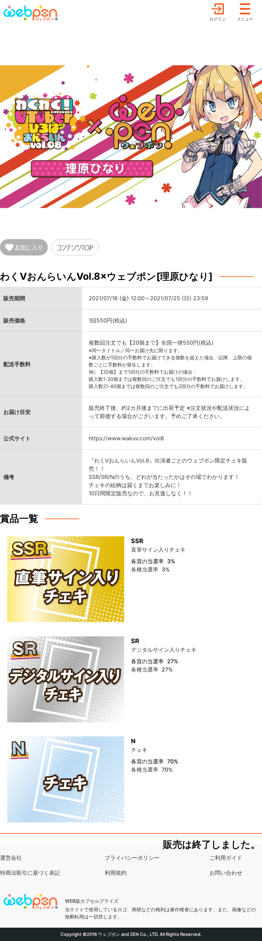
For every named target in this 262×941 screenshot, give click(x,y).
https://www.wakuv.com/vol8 (126, 438)
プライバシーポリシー (132, 857)
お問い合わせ (225, 872)
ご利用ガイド (225, 857)
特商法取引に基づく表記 (30, 872)
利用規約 (116, 872)
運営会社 (11, 857)
